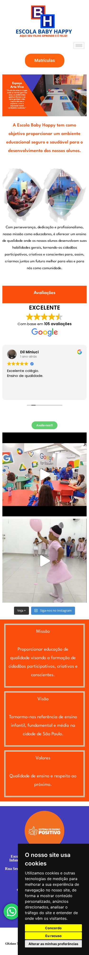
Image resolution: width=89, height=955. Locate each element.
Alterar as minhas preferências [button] (53, 944)
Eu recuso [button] (53, 936)
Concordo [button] (53, 928)
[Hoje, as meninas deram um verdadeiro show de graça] (44, 561)
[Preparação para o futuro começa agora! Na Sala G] (44, 474)
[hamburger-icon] (79, 45)
